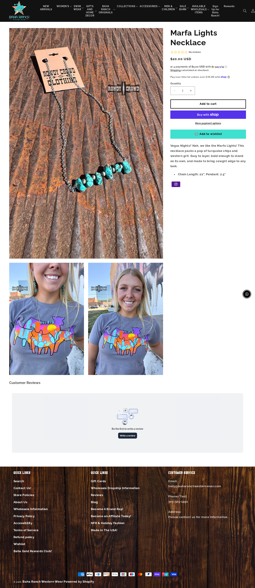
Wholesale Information (31, 509)
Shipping (175, 70)
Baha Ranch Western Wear (43, 581)
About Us (20, 502)
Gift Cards (98, 481)
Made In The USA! (104, 530)
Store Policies (24, 495)
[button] (63, 6)
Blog (94, 502)
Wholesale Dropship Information (115, 488)
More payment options (208, 123)
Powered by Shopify (79, 581)
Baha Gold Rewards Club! (33, 551)
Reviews (97, 495)
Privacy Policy (24, 516)
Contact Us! (22, 488)
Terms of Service (26, 530)
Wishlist (20, 544)
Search (19, 481)
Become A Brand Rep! (107, 509)
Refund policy (24, 537)
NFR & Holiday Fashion (108, 523)
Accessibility (23, 523)
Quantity (175, 83)
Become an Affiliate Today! (111, 516)
